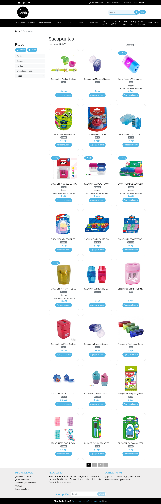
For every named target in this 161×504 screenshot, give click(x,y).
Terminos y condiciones (25, 483)
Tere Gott (125, 22)
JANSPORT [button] (82, 23)
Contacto (127, 3)
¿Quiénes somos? (23, 476)
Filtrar (33, 50)
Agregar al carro (64, 95)
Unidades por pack (25, 71)
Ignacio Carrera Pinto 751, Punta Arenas (123, 476)
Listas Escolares (113, 3)
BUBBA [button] (58, 23)
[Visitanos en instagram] (23, 2)
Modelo (20, 66)
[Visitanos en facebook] (19, 2)
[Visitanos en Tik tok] (32, 2)
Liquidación (139, 3)
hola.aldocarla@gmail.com (118, 480)
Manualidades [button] (45, 23)
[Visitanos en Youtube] (28, 2)
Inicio (17, 31)
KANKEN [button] (69, 23)
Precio (19, 56)
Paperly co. (133, 22)
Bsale (104, 501)
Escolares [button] (20, 23)
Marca (19, 76)
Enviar (101, 494)
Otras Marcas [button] (141, 22)
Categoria (21, 61)
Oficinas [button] (31, 23)
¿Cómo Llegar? (96, 3)
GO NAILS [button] (104, 22)
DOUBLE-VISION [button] (115, 22)
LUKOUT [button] (94, 23)
